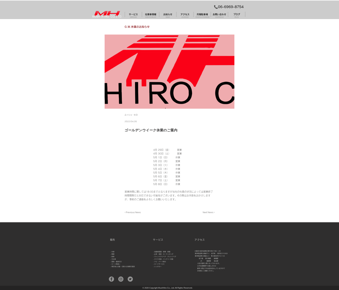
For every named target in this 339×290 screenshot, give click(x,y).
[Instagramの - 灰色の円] (120, 279)
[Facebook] (111, 279)
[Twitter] (130, 279)
